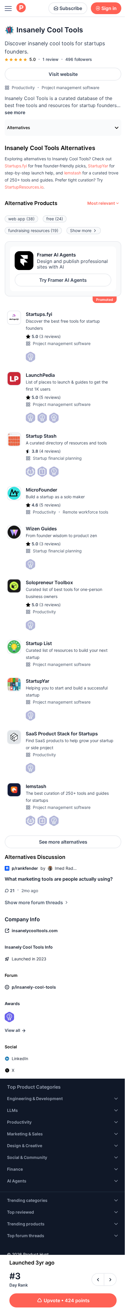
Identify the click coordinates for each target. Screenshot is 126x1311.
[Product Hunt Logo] (21, 8)
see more (15, 112)
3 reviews (50, 336)
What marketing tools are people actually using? (59, 879)
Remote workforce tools (85, 511)
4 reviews (50, 451)
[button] (16, 165)
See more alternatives (63, 842)
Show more (80, 230)
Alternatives (18, 127)
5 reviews (50, 397)
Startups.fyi (16, 165)
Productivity (23, 87)
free (54, 218)
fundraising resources (33, 230)
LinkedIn (20, 1058)
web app (21, 218)
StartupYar (98, 165)
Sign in (109, 8)
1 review (50, 59)
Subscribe (70, 8)
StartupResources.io (24, 186)
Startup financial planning (57, 458)
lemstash (72, 172)
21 (12, 890)
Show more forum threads (34, 902)
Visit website (63, 74)
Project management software (70, 87)
